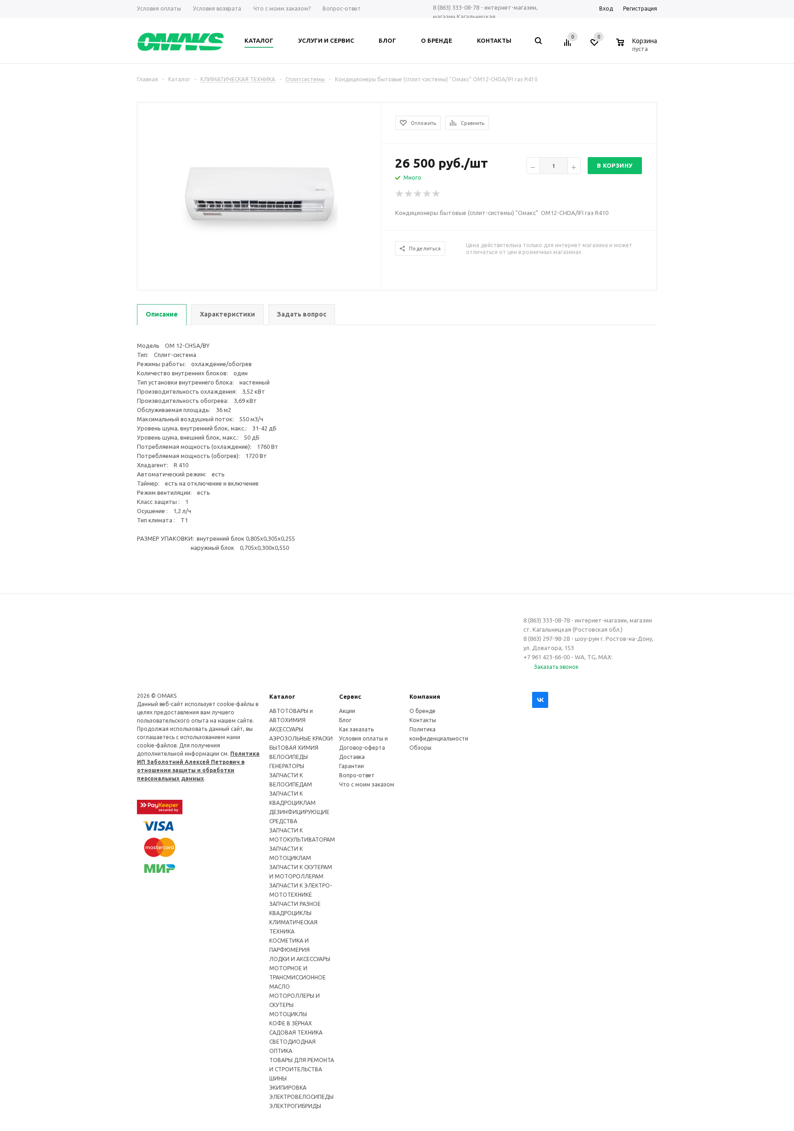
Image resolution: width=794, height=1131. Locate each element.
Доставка (352, 757)
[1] (399, 193)
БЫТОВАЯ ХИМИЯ (293, 748)
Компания (424, 696)
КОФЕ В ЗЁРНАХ (290, 1023)
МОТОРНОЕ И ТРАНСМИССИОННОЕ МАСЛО (297, 977)
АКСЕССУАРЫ (286, 729)
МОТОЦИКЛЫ (288, 1014)
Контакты (422, 720)
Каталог (282, 696)
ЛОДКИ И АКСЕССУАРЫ (299, 959)
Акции (347, 711)
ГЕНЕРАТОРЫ (286, 766)
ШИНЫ (278, 1078)
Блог (345, 720)
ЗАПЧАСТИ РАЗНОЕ (295, 904)
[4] (427, 193)
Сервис (350, 696)
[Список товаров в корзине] (638, 47)
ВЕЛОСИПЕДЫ (288, 757)
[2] (409, 193)
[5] (436, 193)
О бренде (422, 711)
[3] (418, 193)
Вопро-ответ (356, 775)
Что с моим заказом (366, 784)
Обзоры (420, 748)
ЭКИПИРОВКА (287, 1088)
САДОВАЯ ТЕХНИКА (296, 1032)
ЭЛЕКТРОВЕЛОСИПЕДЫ (301, 1097)
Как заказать (356, 729)
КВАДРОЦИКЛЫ (290, 913)
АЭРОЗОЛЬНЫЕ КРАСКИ (301, 738)
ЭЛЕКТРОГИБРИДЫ (295, 1106)
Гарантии (351, 766)
